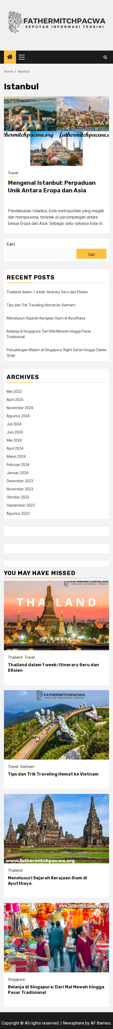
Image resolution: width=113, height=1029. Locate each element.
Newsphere (73, 1023)
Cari (11, 244)
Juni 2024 (15, 432)
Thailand (15, 657)
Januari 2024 (17, 473)
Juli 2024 (14, 424)
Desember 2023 (20, 481)
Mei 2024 (14, 440)
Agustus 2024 (18, 416)
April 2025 (15, 400)
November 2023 (20, 489)
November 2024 (20, 408)
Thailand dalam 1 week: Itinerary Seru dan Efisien (47, 292)
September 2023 (21, 505)
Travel (13, 173)
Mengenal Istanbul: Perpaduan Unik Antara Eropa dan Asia (52, 186)
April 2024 (15, 448)
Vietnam (27, 767)
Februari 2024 (18, 465)
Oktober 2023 (18, 497)
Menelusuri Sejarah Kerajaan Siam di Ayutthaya (46, 318)
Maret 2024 (16, 456)
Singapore (16, 979)
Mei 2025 (14, 391)
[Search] (105, 57)
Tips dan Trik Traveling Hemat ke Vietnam (41, 305)
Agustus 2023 (18, 513)
